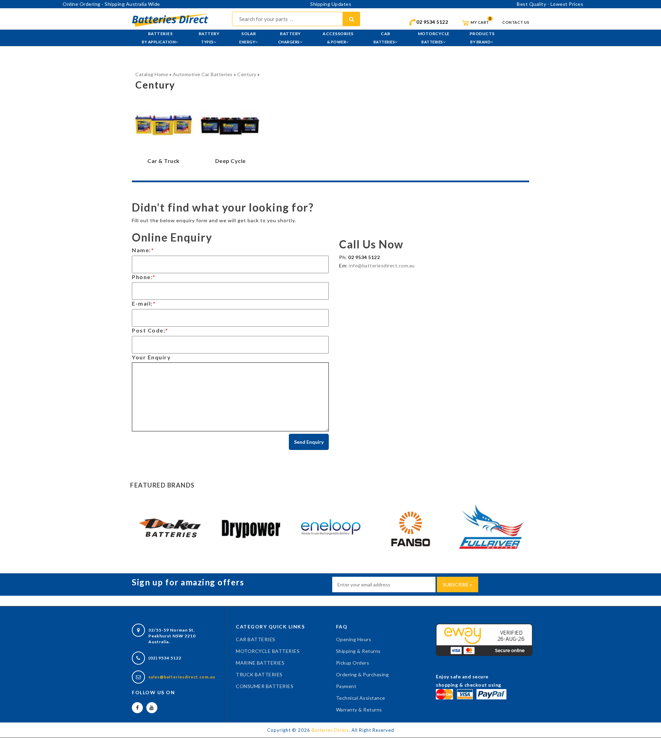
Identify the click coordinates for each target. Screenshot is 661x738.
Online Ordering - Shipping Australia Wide (111, 4)
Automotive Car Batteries (203, 74)
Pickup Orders (352, 663)
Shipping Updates (330, 4)
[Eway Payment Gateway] (484, 639)
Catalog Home (151, 74)
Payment (346, 686)
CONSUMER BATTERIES (264, 686)
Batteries (159, 37)
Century (246, 74)
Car (384, 37)
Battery (209, 37)
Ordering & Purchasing (362, 674)
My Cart (479, 22)
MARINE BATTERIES (260, 663)
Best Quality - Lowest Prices (550, 4)
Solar (247, 37)
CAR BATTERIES (255, 639)
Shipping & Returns (358, 651)
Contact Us (515, 22)
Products (482, 37)
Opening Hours (353, 639)
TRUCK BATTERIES (259, 674)
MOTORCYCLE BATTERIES (268, 651)
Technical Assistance (360, 698)
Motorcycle (434, 37)
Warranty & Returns (359, 710)
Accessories (338, 37)
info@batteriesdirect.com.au (382, 265)
